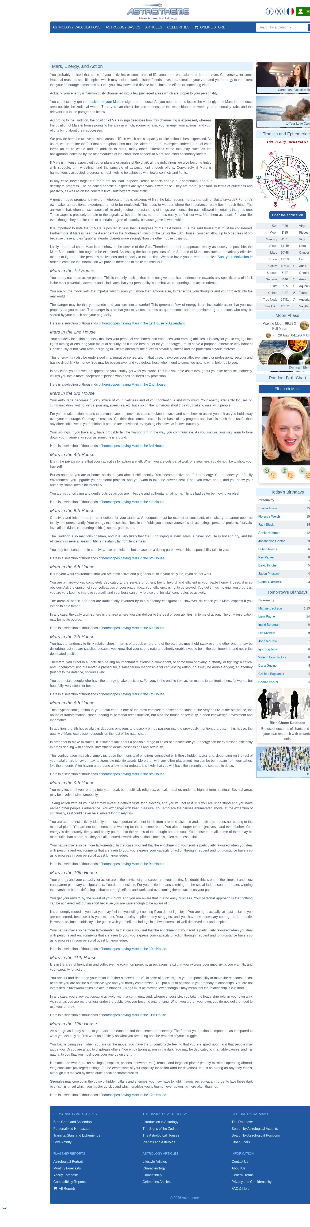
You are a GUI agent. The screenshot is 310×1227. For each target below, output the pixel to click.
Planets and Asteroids (159, 1142)
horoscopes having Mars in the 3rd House (133, 446)
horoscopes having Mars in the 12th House (134, 1095)
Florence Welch (269, 516)
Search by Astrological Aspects (255, 1128)
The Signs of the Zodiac (160, 1128)
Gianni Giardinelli (270, 582)
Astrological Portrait (68, 1161)
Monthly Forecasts (67, 1168)
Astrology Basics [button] (123, 27)
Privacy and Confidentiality (252, 1182)
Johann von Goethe (271, 541)
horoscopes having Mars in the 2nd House (133, 384)
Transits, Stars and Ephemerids (76, 1135)
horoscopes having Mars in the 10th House (134, 949)
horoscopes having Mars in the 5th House (133, 558)
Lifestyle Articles (155, 1161)
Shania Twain (267, 508)
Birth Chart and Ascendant (73, 1122)
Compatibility (152, 1175)
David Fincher (268, 565)
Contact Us (240, 1161)
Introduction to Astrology (160, 1122)
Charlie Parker (268, 682)
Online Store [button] (212, 27)
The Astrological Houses (161, 1135)
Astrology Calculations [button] (77, 27)
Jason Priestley (269, 573)
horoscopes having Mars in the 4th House (133, 502)
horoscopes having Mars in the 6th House (133, 628)
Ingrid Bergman (268, 624)
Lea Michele (266, 633)
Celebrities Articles (157, 1182)
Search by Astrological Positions (256, 1135)
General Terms (242, 1175)
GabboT (278, 450)
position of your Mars (104, 102)
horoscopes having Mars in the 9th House (133, 864)
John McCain (267, 641)
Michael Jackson (270, 608)
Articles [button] (153, 27)
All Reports (67, 1188)
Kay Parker (266, 557)
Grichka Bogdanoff (271, 673)
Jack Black (266, 524)
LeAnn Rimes (267, 549)
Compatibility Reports (69, 1182)
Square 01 (280, 454)
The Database (242, 1122)
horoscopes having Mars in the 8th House (133, 774)
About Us (238, 1168)
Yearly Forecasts (65, 1175)
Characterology (154, 1168)
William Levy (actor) (272, 657)
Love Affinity (62, 1142)
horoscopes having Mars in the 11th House (134, 1015)
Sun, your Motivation (233, 257)
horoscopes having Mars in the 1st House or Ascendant (143, 323)
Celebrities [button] (178, 27)
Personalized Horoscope (71, 1128)
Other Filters (241, 1142)
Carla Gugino (267, 665)
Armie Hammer (269, 532)
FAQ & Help (240, 1188)
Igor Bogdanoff (268, 649)
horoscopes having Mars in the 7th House (133, 694)
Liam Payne (266, 616)
